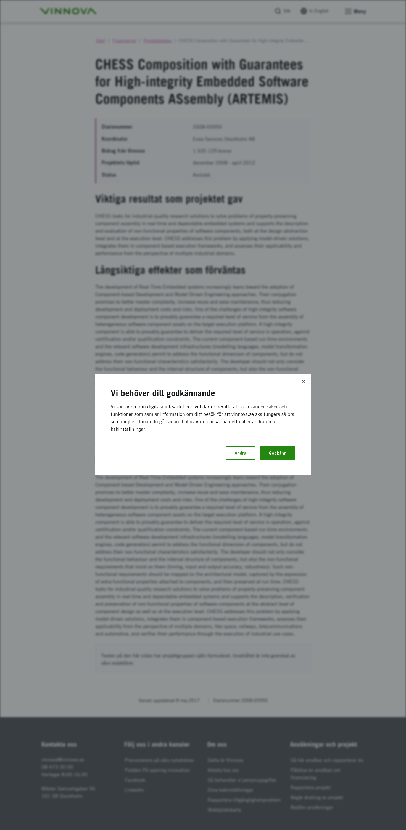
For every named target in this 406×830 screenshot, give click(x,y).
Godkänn (277, 453)
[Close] (303, 381)
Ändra (240, 453)
